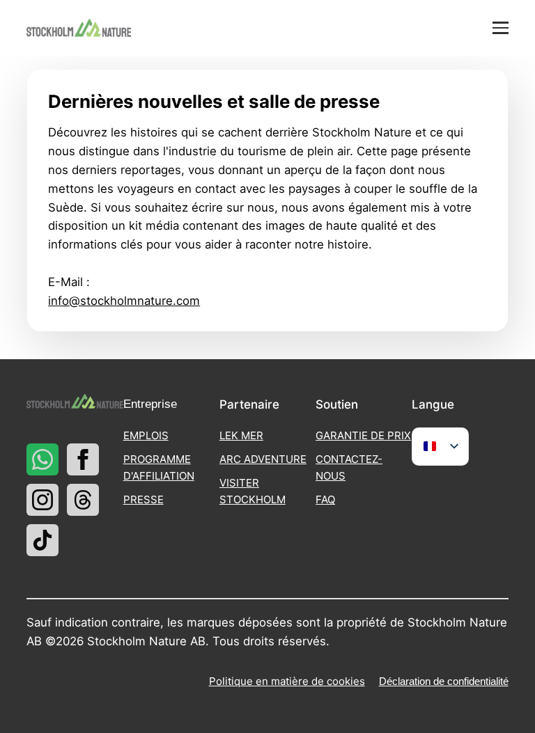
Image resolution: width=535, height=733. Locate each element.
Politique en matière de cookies (287, 681)
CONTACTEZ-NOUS (349, 467)
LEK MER (241, 435)
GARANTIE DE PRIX (363, 435)
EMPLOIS (146, 435)
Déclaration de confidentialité (444, 681)
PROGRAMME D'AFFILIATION (158, 467)
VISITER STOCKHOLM (252, 491)
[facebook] (83, 459)
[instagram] (42, 500)
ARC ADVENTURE (263, 459)
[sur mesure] (42, 459)
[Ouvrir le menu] (501, 28)
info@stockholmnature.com (124, 301)
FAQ (325, 499)
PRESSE (143, 499)
